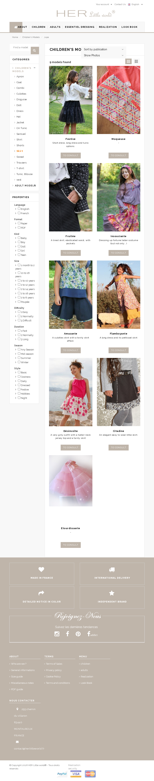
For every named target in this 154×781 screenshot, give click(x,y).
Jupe (46, 37)
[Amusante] (70, 295)
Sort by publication (95, 49)
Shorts (20, 145)
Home (15, 37)
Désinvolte (70, 431)
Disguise (22, 99)
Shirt (19, 139)
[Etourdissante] (70, 489)
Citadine (118, 431)
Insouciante (119, 236)
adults (84, 670)
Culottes (21, 93)
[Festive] (70, 100)
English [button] (136, 4)
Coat (19, 82)
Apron (20, 76)
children (85, 663)
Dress (20, 111)
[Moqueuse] (118, 100)
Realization (87, 676)
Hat (19, 116)
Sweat (20, 156)
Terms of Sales (54, 663)
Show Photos (92, 55)
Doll (19, 105)
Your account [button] (103, 4)
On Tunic (22, 128)
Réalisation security (74, 767)
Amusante (70, 333)
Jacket (20, 122)
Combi (20, 88)
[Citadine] (118, 392)
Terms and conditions (58, 683)
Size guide (17, 676)
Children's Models (31, 37)
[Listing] (136, 61)
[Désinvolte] (70, 392)
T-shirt (20, 168)
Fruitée (71, 236)
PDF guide (17, 689)
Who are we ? (18, 663)
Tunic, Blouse (25, 174)
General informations (23, 670)
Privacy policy (54, 670)
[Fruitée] (70, 197)
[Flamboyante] (118, 295)
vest (19, 179)
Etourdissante (70, 528)
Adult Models (25, 185)
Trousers (22, 162)
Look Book (86, 683)
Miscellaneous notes (22, 683)
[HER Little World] (86, 13)
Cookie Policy (53, 676)
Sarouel (21, 134)
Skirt (20, 151)
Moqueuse (118, 139)
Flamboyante (119, 333)
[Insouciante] (118, 197)
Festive (71, 139)
